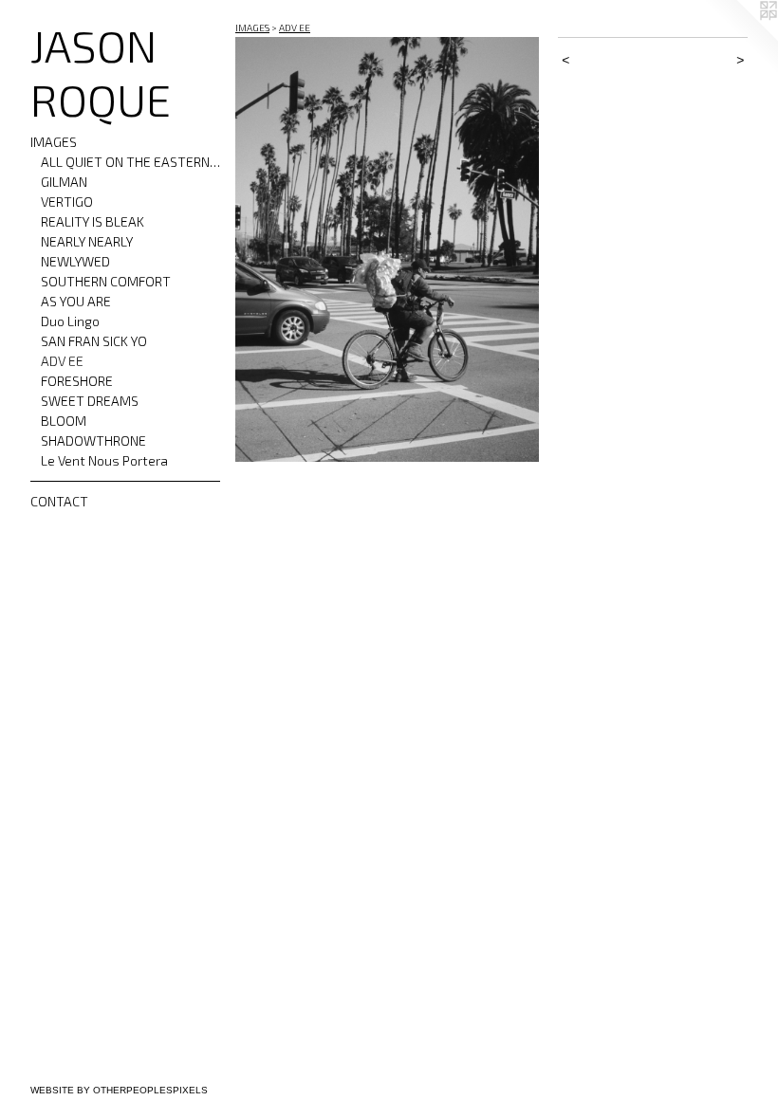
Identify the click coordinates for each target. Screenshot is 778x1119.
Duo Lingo (70, 321)
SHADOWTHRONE (93, 440)
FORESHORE (77, 381)
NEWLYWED (75, 261)
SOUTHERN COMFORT (106, 281)
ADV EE (62, 361)
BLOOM (63, 421)
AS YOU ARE (76, 301)
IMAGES (53, 142)
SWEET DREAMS (90, 401)
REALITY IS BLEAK (92, 221)
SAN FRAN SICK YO (94, 341)
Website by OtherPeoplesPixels (119, 1090)
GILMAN (64, 182)
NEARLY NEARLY (87, 241)
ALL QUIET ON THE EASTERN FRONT (131, 162)
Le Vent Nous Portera (104, 460)
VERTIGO (67, 201)
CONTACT (59, 501)
